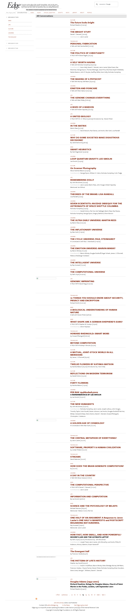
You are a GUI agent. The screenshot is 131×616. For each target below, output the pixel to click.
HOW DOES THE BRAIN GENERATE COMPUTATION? (97, 466)
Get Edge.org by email (81, 605)
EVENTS (60, 12)
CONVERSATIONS (22, 13)
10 (74, 595)
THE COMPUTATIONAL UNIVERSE (87, 271)
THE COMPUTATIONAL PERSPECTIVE (89, 484)
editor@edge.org (52, 605)
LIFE (71, 95)
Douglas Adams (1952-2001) (84, 581)
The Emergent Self (79, 551)
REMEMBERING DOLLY (82, 179)
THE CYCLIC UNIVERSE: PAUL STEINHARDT (92, 239)
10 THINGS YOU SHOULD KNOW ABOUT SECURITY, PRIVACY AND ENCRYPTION (96, 299)
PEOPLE (89, 12)
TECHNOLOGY (74, 41)
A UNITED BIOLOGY (80, 116)
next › (98, 595)
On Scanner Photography (83, 168)
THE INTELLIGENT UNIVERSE (85, 262)
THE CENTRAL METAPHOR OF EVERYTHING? (93, 437)
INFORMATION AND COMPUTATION (88, 496)
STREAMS (75, 456)
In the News (66, 605)
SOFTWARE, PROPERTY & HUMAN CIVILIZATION (95, 447)
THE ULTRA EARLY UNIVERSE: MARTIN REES (93, 220)
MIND (71, 60)
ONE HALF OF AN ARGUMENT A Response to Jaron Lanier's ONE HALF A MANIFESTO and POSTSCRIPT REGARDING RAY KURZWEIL (96, 520)
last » (103, 595)
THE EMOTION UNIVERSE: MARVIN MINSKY (92, 248)
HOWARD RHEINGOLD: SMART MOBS (89, 333)
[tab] (19, 17)
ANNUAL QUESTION (49, 12)
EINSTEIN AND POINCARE (83, 88)
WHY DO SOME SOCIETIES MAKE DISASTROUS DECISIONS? (94, 139)
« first (58, 595)
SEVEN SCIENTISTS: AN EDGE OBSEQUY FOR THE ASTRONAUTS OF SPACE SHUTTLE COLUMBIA (96, 205)
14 (86, 595)
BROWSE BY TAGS (13, 48)
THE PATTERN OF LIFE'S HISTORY (88, 560)
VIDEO (32, 12)
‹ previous (64, 595)
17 (94, 595)
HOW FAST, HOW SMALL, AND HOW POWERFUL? (95, 534)
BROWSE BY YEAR (13, 43)
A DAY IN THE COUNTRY (82, 475)
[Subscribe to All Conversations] (36, 599)
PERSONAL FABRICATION (83, 43)
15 (88, 595)
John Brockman (59, 603)
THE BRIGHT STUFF (80, 31)
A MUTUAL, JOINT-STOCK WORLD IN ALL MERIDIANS (91, 353)
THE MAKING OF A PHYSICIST (85, 78)
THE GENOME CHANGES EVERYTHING (90, 97)
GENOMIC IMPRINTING (82, 281)
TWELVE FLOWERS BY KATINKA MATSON (91, 364)
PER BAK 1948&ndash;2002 (84, 392)
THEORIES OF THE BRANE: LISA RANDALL (92, 194)
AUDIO (39, 12)
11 (77, 595)
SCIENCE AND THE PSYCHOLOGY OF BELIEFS (93, 505)
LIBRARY (74, 12)
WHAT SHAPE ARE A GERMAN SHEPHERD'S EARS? (96, 321)
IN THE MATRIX (78, 125)
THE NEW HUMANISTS (82, 404)
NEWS (67, 12)
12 (80, 595)
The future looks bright (82, 22)
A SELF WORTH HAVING (82, 62)
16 (91, 595)
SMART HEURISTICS (80, 149)
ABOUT (82, 12)
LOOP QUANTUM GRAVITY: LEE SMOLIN (91, 158)
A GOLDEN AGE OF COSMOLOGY (87, 423)
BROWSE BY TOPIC (13, 17)
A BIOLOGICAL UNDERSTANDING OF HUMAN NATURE (93, 311)
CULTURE (72, 20)
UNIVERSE (72, 76)
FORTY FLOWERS (79, 382)
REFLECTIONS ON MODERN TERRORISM (91, 373)
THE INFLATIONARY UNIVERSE (86, 229)
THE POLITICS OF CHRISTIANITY (87, 52)
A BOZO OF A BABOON (82, 107)
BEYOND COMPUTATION (83, 342)
